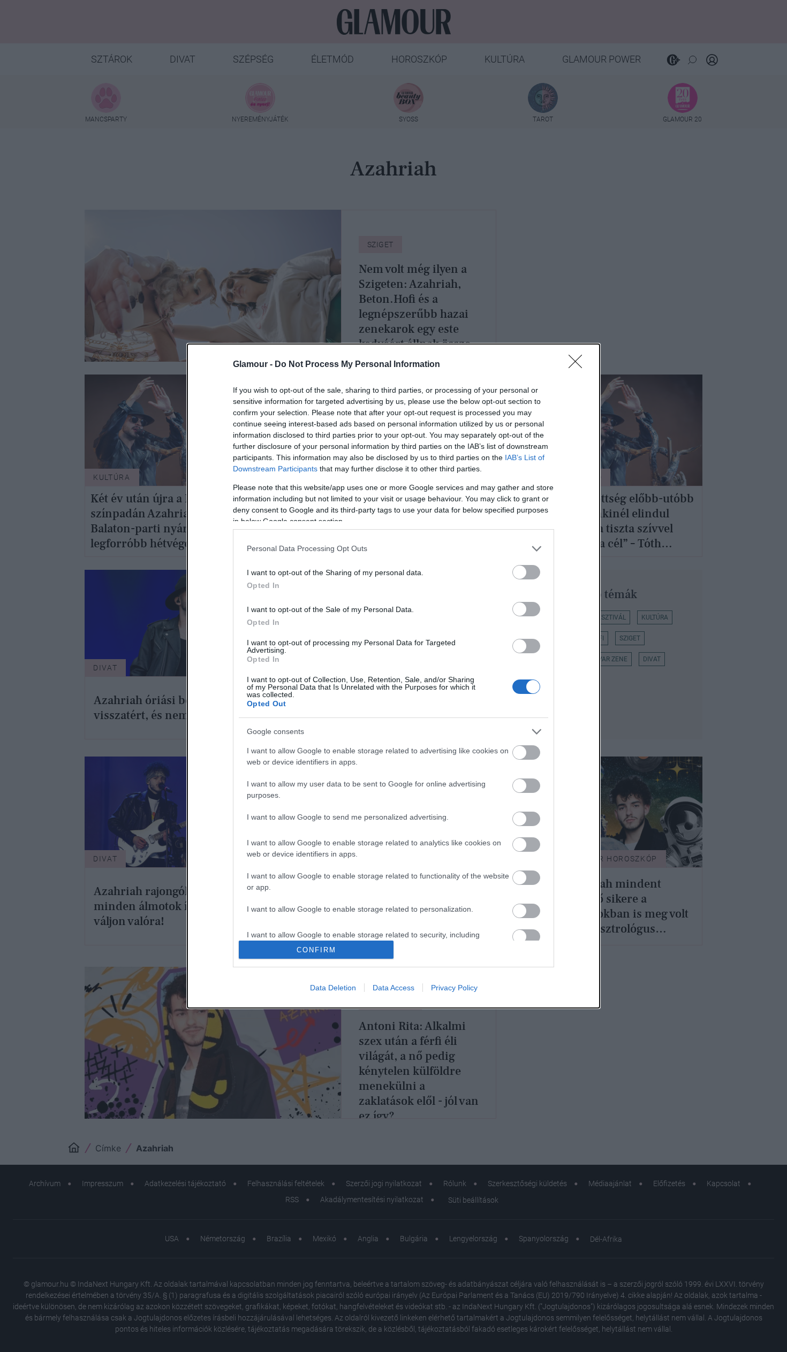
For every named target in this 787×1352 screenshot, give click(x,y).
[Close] (579, 365)
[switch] (526, 572)
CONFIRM (316, 950)
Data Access (393, 987)
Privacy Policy (454, 987)
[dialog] (393, 676)
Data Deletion (333, 987)
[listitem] (393, 548)
